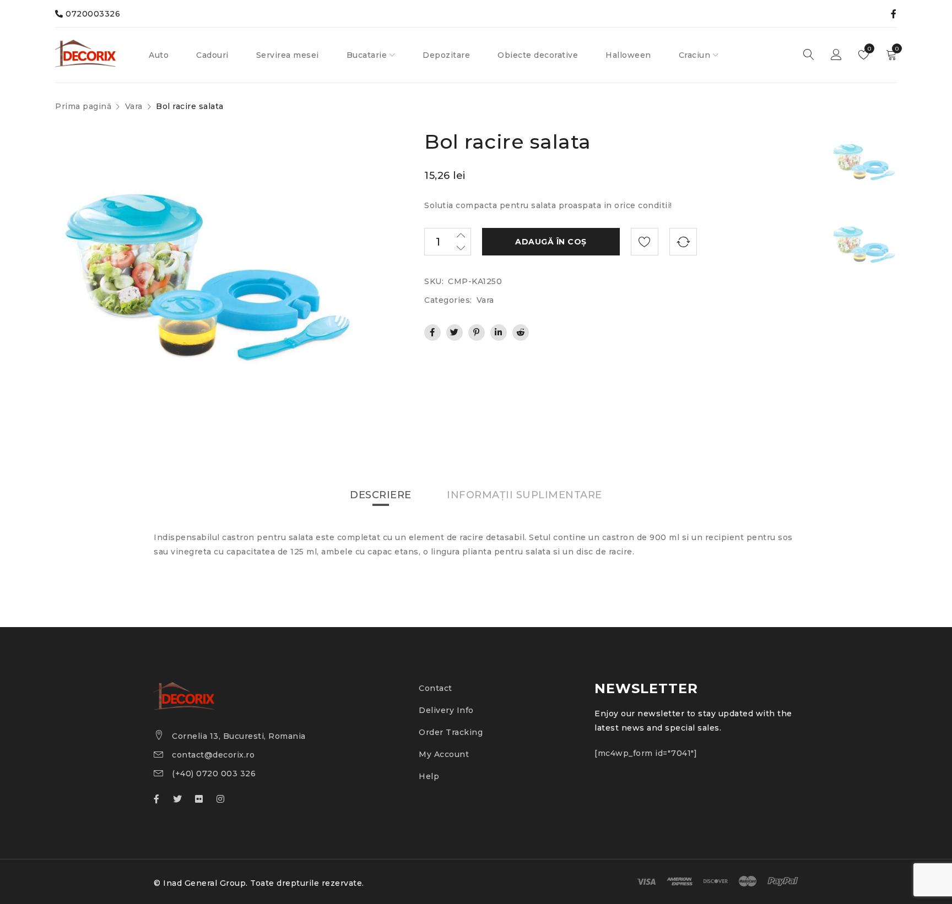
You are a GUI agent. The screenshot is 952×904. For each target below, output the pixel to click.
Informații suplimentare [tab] (524, 495)
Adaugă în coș (551, 242)
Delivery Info (446, 710)
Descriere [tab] (381, 495)
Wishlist (868, 48)
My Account (444, 754)
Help (429, 776)
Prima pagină (83, 106)
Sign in (836, 55)
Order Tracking (451, 732)
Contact (435, 688)
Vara (134, 106)
